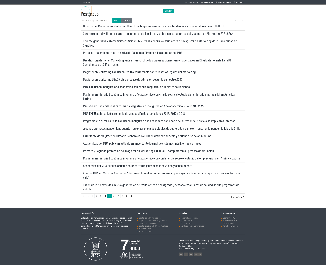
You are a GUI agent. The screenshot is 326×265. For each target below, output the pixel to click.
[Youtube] (191, 254)
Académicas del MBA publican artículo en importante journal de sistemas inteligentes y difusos (142, 143)
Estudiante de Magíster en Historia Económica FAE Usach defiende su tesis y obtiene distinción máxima (147, 136)
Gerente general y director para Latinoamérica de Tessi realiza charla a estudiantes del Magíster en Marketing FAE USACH (158, 34)
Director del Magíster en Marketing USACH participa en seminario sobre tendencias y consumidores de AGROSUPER (154, 26)
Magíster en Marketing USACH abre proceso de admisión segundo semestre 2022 (132, 79)
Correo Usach (208, 2)
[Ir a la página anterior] (88, 196)
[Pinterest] (196, 254)
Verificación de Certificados (192, 226)
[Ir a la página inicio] (83, 196)
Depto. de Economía (147, 223)
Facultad (179, 11)
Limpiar (126, 20)
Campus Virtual (193, 2)
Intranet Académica (224, 2)
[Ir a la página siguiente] (127, 196)
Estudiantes (240, 2)
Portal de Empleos (230, 226)
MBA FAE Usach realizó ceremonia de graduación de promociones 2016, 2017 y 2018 (134, 114)
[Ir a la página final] (131, 196)
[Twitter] (186, 254)
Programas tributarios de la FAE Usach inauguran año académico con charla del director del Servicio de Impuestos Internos (159, 121)
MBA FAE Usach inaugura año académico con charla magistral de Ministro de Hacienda (136, 87)
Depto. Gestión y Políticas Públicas (153, 226)
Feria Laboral (228, 223)
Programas (193, 11)
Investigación (224, 11)
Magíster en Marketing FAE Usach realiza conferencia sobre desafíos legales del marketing (139, 72)
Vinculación (240, 11)
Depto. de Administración (150, 218)
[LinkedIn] (200, 254)
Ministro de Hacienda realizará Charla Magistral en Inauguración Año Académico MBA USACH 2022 (143, 106)
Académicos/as (209, 11)
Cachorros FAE (229, 218)
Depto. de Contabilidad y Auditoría (153, 220)
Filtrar (117, 20)
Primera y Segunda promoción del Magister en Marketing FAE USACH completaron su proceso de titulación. (149, 151)
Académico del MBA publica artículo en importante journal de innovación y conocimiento (137, 166)
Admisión (168, 11)
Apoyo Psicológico (146, 231)
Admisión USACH (230, 220)
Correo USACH (187, 223)
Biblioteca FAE (145, 228)
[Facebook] (181, 254)
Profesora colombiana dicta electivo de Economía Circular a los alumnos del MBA (132, 53)
